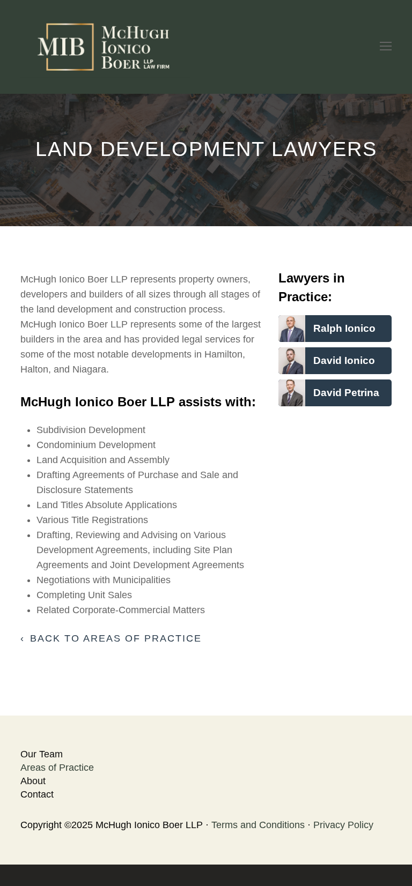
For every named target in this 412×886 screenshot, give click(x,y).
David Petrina (346, 392)
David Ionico (344, 360)
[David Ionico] (291, 366)
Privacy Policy (343, 825)
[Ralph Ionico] (291, 334)
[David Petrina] (291, 398)
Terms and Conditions (258, 825)
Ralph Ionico (344, 328)
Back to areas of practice (116, 638)
